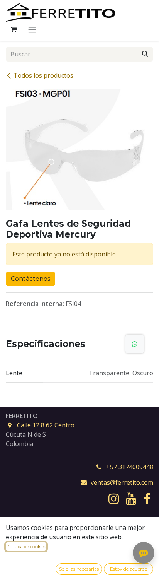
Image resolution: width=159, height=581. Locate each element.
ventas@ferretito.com (122, 482)
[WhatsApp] (134, 344)
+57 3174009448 (129, 467)
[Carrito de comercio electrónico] (13, 29)
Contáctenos (30, 278)
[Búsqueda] (145, 54)
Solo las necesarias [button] (79, 569)
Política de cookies (26, 546)
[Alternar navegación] (32, 30)
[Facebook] (147, 499)
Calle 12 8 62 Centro (45, 425)
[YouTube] (131, 499)
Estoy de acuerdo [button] (128, 569)
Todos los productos (43, 75)
